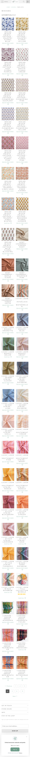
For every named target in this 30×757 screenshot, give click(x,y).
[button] (8, 45)
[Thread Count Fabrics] (15, 1)
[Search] (24, 1)
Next (14, 696)
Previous (9, 686)
